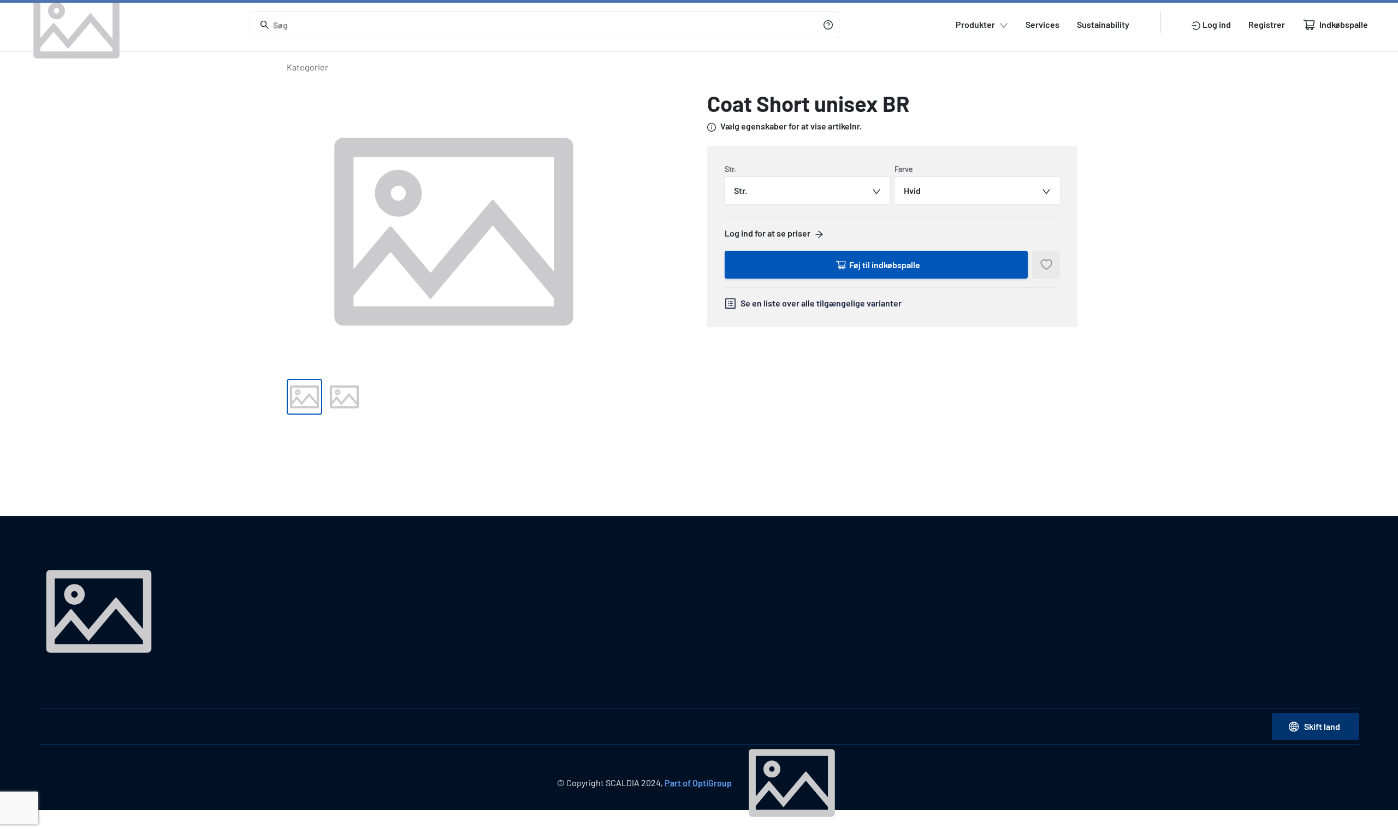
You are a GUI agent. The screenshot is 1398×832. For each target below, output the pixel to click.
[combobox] (807, 190)
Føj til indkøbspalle (884, 264)
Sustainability (1103, 24)
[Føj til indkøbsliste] (1046, 265)
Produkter (975, 24)
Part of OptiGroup (698, 782)
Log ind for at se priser (767, 233)
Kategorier (307, 67)
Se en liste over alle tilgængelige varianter (821, 303)
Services (1042, 24)
